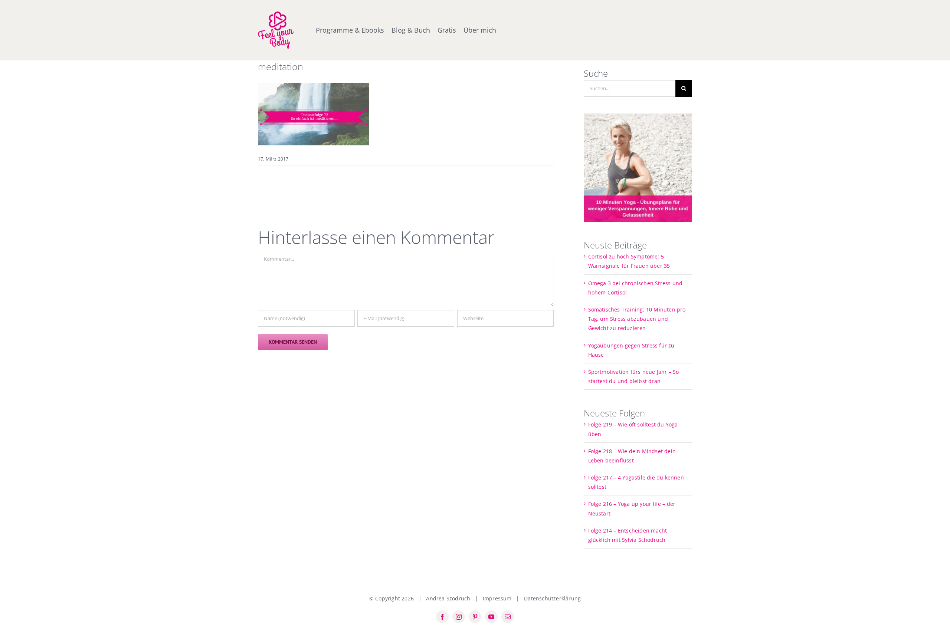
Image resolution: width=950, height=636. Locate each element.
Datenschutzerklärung (552, 598)
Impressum (497, 598)
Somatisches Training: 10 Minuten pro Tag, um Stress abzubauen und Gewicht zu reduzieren (637, 319)
